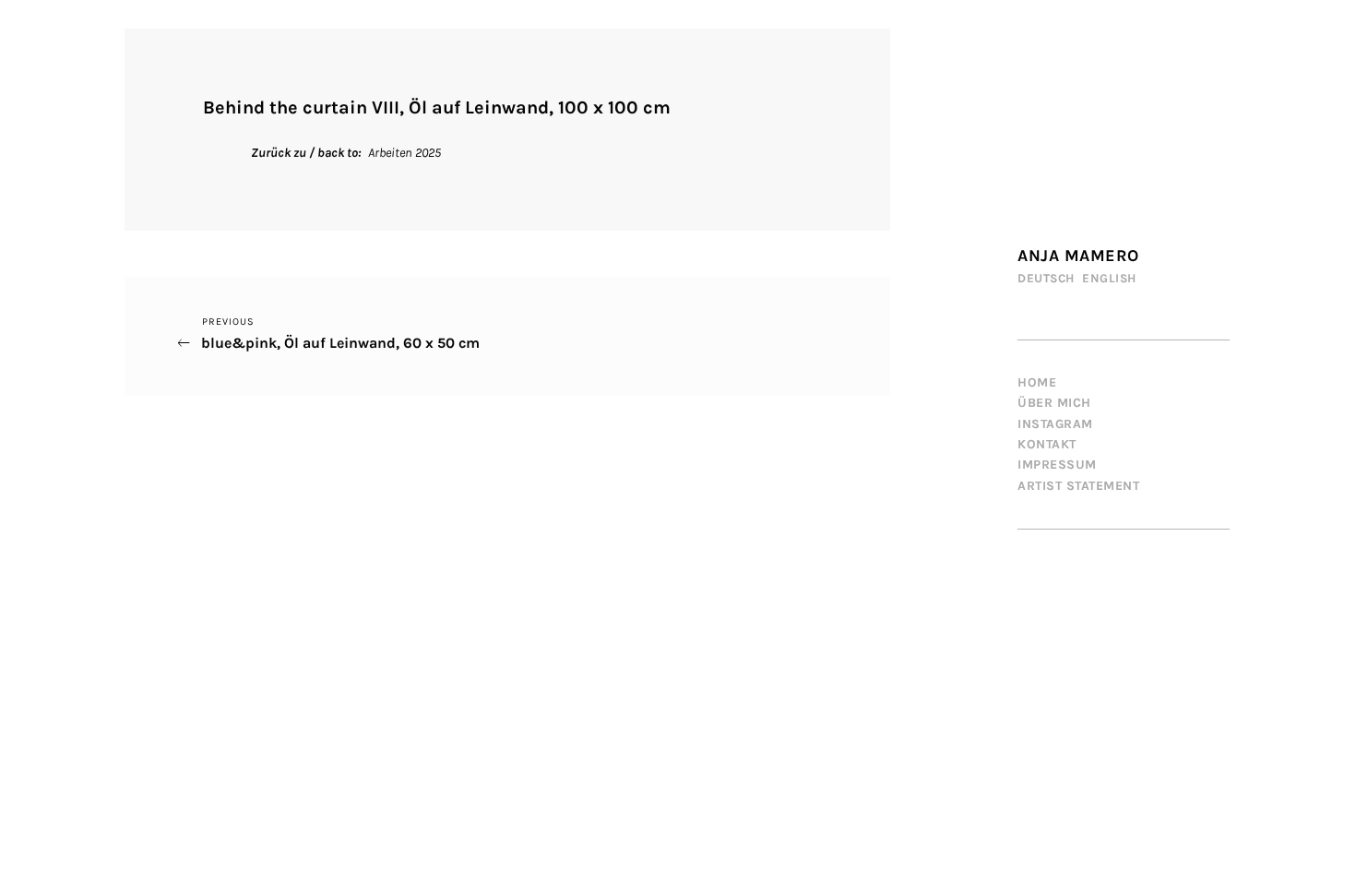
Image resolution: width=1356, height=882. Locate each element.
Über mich (1054, 403)
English (1109, 278)
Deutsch (1046, 278)
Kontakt (1046, 444)
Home (1036, 382)
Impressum (1057, 464)
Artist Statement (1078, 486)
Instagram (1055, 424)
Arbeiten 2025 (404, 153)
